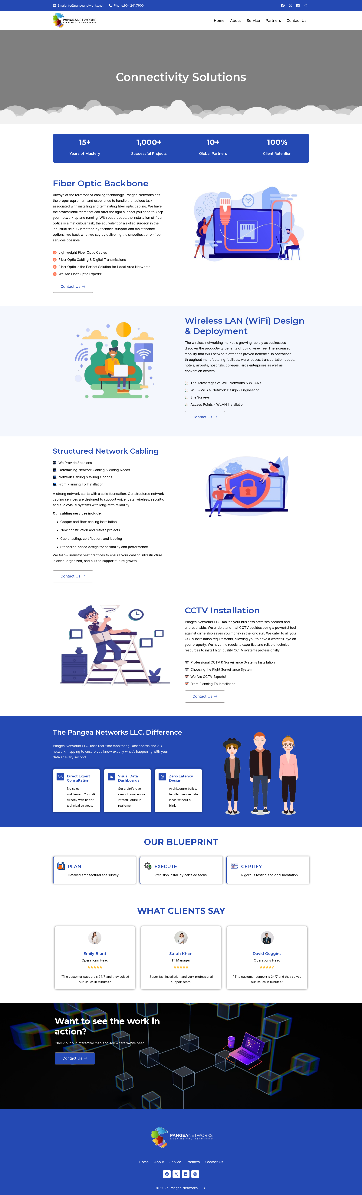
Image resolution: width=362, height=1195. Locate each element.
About (235, 20)
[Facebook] (283, 5)
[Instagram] (305, 5)
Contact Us (296, 20)
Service (253, 20)
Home (219, 20)
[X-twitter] (290, 5)
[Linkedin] (298, 5)
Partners (273, 20)
